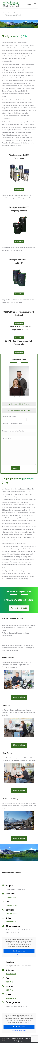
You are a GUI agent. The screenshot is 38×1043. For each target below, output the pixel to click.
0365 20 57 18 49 (11, 905)
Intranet (29, 4)
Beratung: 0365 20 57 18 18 (20, 404)
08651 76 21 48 (10, 990)
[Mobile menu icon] (34, 4)
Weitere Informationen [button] (19, 955)
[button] (3, 1039)
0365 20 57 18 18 (21, 608)
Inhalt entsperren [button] (19, 951)
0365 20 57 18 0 (11, 897)
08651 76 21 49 (10, 982)
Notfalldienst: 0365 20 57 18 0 (20, 410)
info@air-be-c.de (11, 922)
